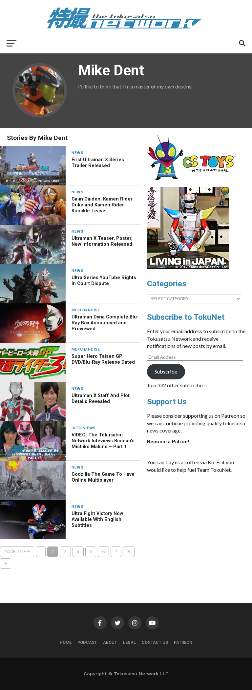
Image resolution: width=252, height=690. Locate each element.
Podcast (87, 642)
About (110, 642)
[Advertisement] (196, 527)
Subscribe (166, 371)
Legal (129, 642)
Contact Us (155, 642)
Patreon (183, 642)
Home (66, 642)
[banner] (188, 267)
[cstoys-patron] (194, 183)
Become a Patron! (168, 442)
